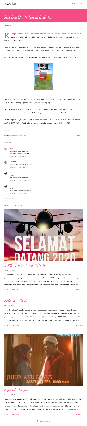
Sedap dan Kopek (15, 300)
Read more (79, 289)
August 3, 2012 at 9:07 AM (17, 167)
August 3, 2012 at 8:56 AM (17, 156)
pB (10, 148)
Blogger (12, 135)
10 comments (14, 414)
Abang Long (50, 57)
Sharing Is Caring (21, 135)
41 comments (14, 325)
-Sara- (11, 161)
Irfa (11, 172)
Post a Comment (9, 198)
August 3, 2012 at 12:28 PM (18, 180)
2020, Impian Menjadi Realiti (25, 265)
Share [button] (79, 135)
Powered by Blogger (44, 421)
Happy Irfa (10, 3)
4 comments (14, 289)
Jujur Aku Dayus (15, 390)
